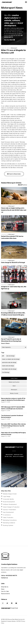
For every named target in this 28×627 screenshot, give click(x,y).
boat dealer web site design (9, 369)
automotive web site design (9, 362)
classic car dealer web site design (10, 359)
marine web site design (8, 365)
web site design (10, 356)
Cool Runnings (5, 372)
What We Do (4, 587)
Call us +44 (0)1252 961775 (9, 575)
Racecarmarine (5, 593)
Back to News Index (15, 174)
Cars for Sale (5, 591)
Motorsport (14, 48)
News (2, 589)
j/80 (3, 356)
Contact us (4, 578)
